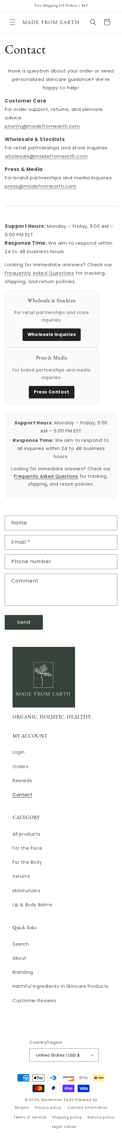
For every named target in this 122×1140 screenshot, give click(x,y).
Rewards (22, 781)
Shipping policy (67, 1117)
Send (23, 622)
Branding (23, 972)
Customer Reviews (34, 1001)
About (20, 958)
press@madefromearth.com (40, 186)
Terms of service (29, 1117)
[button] (12, 22)
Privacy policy (48, 1107)
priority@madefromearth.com (42, 126)
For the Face (27, 848)
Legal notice (64, 1126)
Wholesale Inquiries (52, 335)
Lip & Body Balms (32, 905)
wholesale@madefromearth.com (46, 156)
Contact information (87, 1107)
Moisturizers (26, 891)
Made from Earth (57, 1099)
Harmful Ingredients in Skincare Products (61, 986)
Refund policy (101, 1117)
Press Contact (51, 392)
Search (21, 944)
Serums (21, 876)
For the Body (27, 862)
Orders (20, 766)
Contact (22, 795)
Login (19, 752)
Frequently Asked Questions (39, 273)
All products (26, 834)
